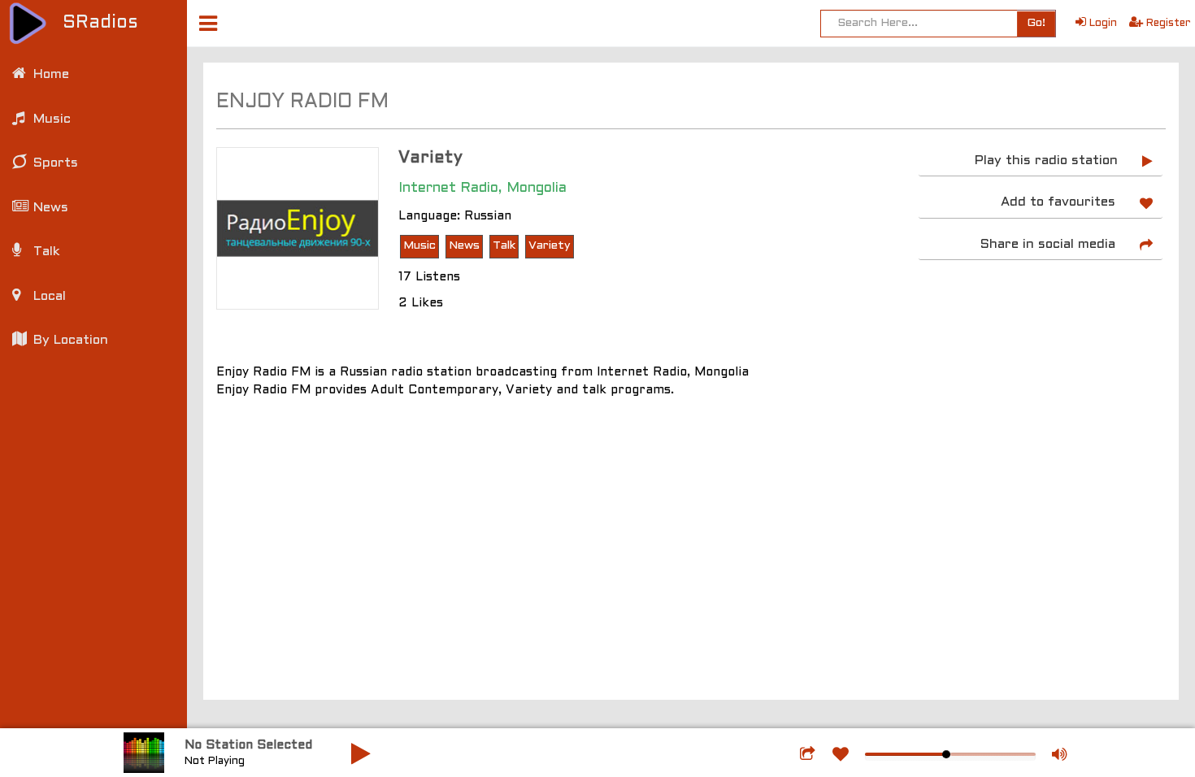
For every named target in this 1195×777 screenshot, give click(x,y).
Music (419, 246)
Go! (1036, 23)
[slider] (946, 754)
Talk (504, 246)
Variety (549, 246)
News (464, 246)
